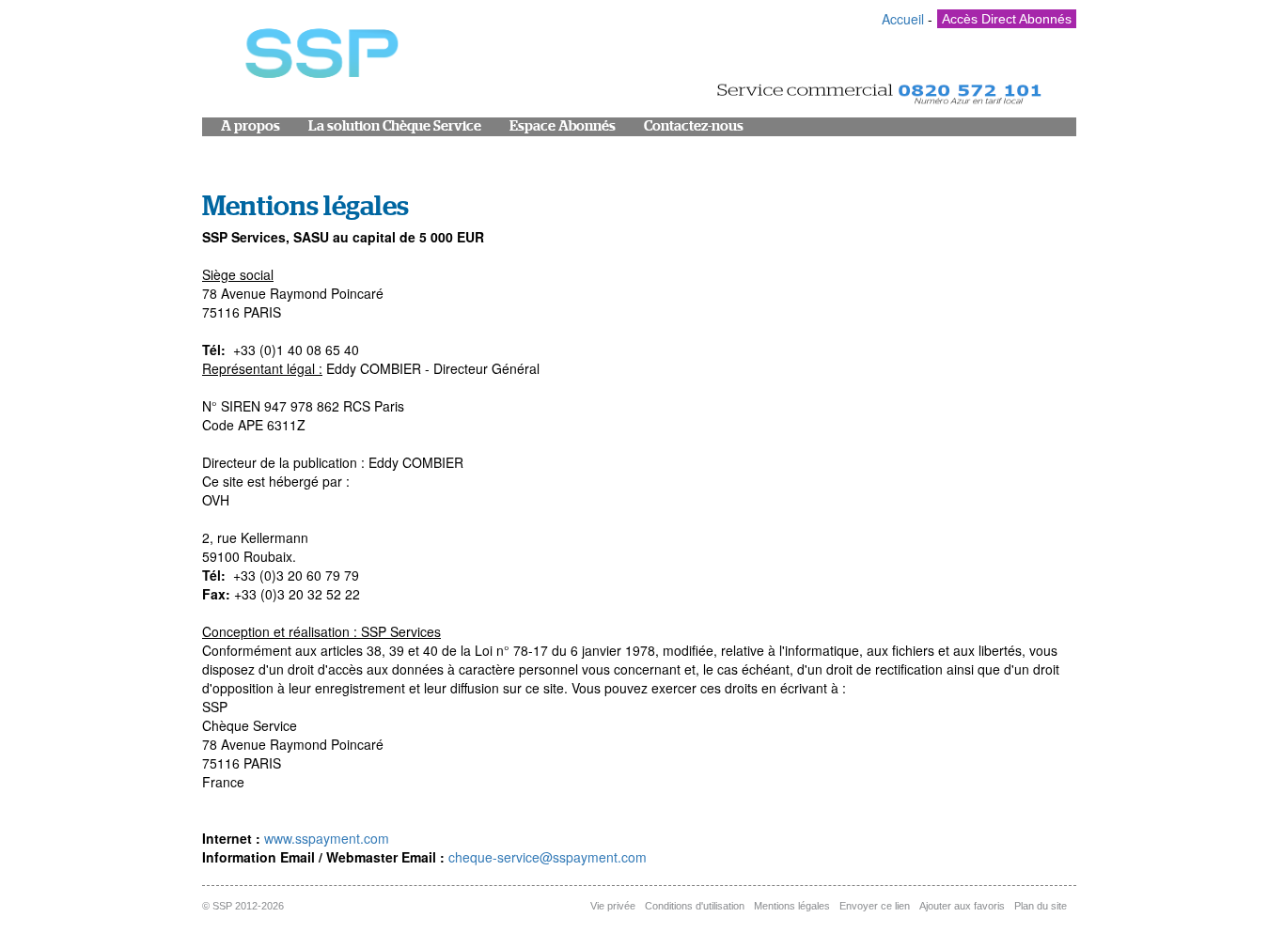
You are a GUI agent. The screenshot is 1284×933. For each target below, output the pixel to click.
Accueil (903, 18)
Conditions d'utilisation (694, 905)
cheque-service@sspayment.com (547, 856)
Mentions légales (792, 905)
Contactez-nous (694, 126)
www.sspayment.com (326, 838)
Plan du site (1040, 905)
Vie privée (612, 905)
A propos (250, 126)
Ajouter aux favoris (962, 905)
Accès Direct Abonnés (1007, 18)
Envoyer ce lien (874, 905)
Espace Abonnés (562, 126)
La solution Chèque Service (394, 126)
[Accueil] (319, 58)
